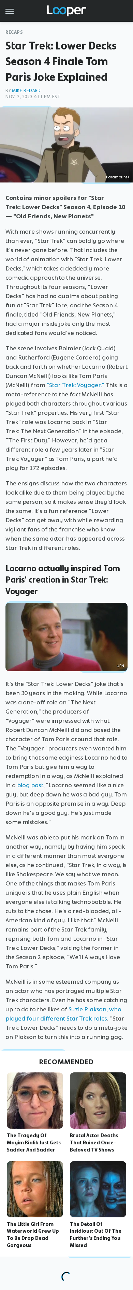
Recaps (14, 32)
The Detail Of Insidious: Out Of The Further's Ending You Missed (95, 1235)
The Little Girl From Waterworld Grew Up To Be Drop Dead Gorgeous (33, 1235)
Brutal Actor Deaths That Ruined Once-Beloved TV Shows (94, 1142)
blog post (30, 785)
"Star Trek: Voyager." (75, 385)
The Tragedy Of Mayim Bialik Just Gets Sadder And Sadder (34, 1142)
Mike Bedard (26, 90)
